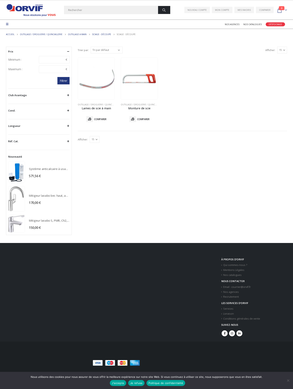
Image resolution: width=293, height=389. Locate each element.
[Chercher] (164, 10)
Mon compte (222, 10)
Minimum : (15, 59)
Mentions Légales (233, 270)
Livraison (228, 313)
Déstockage (275, 24)
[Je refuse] (288, 380)
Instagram (232, 333)
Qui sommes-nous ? (235, 265)
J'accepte (118, 383)
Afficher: (270, 50)
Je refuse (136, 383)
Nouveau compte (197, 10)
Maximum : (15, 69)
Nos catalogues (252, 24)
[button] (170, 363)
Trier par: (83, 50)
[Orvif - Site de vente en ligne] (31, 10)
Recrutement (231, 296)
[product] (96, 79)
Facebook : (225, 333)
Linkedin (239, 333)
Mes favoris (244, 10)
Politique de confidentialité (165, 383)
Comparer (264, 10)
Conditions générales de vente (241, 318)
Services (228, 308)
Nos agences (232, 24)
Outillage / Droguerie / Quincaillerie (99, 104)
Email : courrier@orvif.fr (237, 287)
